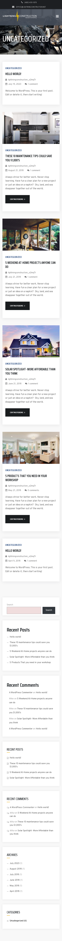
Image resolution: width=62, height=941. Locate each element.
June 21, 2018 (14, 383)
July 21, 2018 (14, 277)
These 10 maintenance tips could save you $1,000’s (28, 158)
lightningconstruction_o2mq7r (22, 79)
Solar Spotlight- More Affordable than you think (30, 371)
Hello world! (13, 73)
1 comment (33, 84)
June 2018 (15, 880)
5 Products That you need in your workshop (26, 478)
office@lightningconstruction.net (31, 6)
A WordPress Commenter (20, 692)
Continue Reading (17, 199)
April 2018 (14, 891)
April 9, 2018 (14, 561)
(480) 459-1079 (30, 2)
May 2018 (14, 885)
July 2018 (14, 874)
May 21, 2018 (14, 490)
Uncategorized (13, 68)
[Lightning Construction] (19, 17)
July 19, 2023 (14, 84)
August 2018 (16, 869)
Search (10, 604)
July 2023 (14, 863)
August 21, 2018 (16, 170)
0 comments (33, 490)
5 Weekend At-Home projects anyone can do (30, 264)
